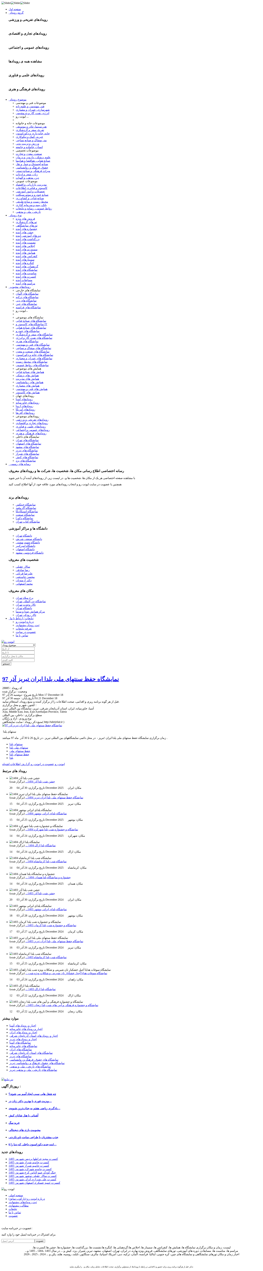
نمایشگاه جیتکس (26, 504)
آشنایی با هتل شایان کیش (23, 1115)
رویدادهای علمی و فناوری (31, 426)
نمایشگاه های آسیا (20, 1042)
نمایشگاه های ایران (20, 1049)
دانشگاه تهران (24, 535)
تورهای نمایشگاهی (26, 225)
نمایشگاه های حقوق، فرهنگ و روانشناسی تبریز (37, 1063)
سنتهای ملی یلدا (18, 747)
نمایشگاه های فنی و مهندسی (33, 344)
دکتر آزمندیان (23, 580)
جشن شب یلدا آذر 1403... (40, 893)
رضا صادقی (23, 570)
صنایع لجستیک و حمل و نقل (32, 164)
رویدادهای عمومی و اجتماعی (33, 429)
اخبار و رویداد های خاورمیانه (25, 1029)
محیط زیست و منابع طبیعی (32, 201)
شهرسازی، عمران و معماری (33, 109)
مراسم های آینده (25, 283)
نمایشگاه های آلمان (27, 293)
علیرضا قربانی (24, 573)
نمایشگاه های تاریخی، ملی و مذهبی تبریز (33, 1069)
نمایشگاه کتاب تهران (28, 521)
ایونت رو (60, 764)
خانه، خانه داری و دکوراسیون (33, 133)
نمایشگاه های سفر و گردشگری (34, 334)
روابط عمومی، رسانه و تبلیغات (34, 208)
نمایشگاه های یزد (26, 460)
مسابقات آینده (24, 280)
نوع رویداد (15, 215)
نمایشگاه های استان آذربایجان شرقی (31, 1052)
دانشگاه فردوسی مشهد (29, 552)
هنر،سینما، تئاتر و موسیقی (31, 126)
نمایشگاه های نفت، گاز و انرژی (34, 337)
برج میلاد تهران (24, 597)
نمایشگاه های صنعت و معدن (32, 351)
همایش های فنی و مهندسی (31, 389)
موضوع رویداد (17, 99)
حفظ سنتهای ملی (19, 751)
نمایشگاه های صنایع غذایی (31, 320)
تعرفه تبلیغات (24, 628)
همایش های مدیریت (27, 378)
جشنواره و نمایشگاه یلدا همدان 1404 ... (48, 877)
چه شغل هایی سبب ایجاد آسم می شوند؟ (32, 1093)
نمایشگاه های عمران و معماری (34, 358)
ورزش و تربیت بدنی (27, 143)
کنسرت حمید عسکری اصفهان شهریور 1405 (34, 1182)
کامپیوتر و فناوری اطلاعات (31, 188)
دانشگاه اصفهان (25, 549)
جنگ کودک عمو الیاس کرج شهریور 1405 (32, 1172)
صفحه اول (15, 9)
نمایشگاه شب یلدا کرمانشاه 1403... (46, 957)
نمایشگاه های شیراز (27, 453)
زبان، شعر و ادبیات (27, 174)
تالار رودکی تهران (26, 614)
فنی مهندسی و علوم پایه (30, 106)
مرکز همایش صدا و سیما (30, 611)
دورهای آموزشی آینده (28, 235)
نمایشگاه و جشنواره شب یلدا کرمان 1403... (50, 925)
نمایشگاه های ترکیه (27, 297)
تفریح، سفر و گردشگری (30, 130)
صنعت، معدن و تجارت (29, 153)
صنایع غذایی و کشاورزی (30, 198)
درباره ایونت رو (25, 621)
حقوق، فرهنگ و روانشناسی (32, 167)
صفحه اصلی (16, 1195)
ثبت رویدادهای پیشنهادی (23, 1202)
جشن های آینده (24, 232)
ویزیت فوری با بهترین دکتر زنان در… (30, 1101)
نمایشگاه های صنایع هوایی (31, 327)
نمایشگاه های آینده (26, 269)
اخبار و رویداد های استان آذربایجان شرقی (33, 1035)
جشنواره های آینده (26, 228)
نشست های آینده (26, 242)
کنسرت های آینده (26, 276)
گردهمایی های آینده (27, 266)
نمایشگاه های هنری (27, 341)
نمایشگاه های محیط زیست (31, 361)
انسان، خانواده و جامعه (29, 147)
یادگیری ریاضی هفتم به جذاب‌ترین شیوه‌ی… (34, 1108)
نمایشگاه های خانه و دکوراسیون (34, 354)
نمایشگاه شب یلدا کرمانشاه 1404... (46, 861)
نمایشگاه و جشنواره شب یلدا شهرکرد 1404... (51, 829)
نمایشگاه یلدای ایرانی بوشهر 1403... (46, 909)
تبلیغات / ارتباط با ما (21, 618)
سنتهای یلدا (16, 744)
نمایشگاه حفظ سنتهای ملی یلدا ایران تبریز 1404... (54, 797)
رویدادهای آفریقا (25, 412)
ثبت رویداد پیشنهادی (27, 625)
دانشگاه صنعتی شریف (29, 539)
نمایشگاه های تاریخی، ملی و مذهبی (30, 1066)
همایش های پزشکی (27, 375)
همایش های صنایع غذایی (30, 371)
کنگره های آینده (25, 263)
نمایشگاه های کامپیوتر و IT (31, 324)
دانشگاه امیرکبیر (25, 545)
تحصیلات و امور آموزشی (30, 191)
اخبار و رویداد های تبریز (23, 1039)
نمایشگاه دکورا (24, 518)
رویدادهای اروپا (24, 406)
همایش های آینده (25, 252)
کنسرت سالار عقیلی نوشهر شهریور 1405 (33, 1175)
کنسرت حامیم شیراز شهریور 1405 (29, 1162)
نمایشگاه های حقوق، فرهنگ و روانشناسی (33, 1059)
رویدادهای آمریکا (25, 409)
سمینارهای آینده (25, 259)
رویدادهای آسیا (24, 399)
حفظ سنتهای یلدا (19, 754)
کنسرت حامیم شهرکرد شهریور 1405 (30, 1169)
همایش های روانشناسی (29, 382)
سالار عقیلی (23, 566)
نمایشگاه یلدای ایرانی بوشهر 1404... (46, 813)
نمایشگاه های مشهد (27, 446)
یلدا (11, 757)
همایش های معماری (27, 385)
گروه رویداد (16, 12)
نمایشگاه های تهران (27, 440)
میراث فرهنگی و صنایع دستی (33, 170)
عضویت (13, 1215)
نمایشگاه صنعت (25, 514)
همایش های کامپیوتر (28, 392)
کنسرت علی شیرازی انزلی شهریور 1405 (32, 1179)
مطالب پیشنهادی (19, 1205)
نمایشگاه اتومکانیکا (27, 511)
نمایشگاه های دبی (26, 300)
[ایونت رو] (7, 641)
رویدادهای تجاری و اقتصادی (32, 423)
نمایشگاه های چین (26, 303)
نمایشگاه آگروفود (26, 508)
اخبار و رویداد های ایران (23, 1032)
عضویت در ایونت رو (42, 764)
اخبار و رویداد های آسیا (22, 1025)
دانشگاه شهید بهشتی (28, 542)
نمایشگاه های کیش (27, 457)
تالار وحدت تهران (26, 604)
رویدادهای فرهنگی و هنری (31, 433)
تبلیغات (13, 1209)
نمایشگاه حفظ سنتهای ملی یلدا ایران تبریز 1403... (54, 941)
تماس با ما (22, 635)
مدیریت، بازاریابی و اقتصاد (31, 184)
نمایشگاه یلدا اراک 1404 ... (40, 845)
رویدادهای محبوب (20, 286)
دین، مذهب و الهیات (27, 177)
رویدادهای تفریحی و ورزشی (32, 419)
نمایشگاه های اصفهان (28, 443)
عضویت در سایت (26, 632)
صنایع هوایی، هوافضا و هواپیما (33, 160)
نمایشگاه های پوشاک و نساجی (33, 348)
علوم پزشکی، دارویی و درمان (33, 157)
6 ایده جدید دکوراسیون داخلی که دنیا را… (33, 1144)
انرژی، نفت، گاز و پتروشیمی (32, 113)
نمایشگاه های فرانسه (28, 307)
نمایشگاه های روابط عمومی (32, 365)
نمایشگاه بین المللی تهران (31, 601)
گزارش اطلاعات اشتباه (16, 764)
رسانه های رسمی (20, 464)
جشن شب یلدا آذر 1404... (40, 781)
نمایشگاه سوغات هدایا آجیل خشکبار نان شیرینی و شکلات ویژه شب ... (66, 973)
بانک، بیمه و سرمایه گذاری (31, 205)
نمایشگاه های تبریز (27, 450)
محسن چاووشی (25, 576)
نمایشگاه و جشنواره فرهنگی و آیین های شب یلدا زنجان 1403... (61, 1005)
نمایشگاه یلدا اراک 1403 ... (40, 989)
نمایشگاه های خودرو (28, 331)
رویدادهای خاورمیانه (27, 402)
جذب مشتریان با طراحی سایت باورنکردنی (33, 1137)
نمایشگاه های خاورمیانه (23, 1046)
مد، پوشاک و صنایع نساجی (31, 140)
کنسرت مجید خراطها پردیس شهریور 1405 (33, 1158)
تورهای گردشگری (26, 222)
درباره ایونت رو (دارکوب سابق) (27, 1198)
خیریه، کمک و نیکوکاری (29, 136)
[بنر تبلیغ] (7, 1079)
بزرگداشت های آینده (28, 239)
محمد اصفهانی (24, 583)
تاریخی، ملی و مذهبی (28, 211)
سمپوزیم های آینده (26, 249)
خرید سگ (14, 1122)
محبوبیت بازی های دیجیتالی (25, 1130)
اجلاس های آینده (25, 245)
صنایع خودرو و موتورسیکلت (32, 194)
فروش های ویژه (25, 218)
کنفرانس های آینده (26, 256)
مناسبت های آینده (26, 273)
